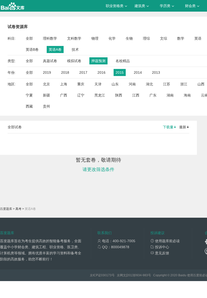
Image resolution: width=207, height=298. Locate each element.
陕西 (118, 95)
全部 (29, 38)
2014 (138, 72)
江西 (135, 95)
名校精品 (123, 61)
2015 (120, 72)
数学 (180, 38)
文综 (163, 38)
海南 (187, 95)
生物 (129, 38)
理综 (146, 38)
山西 (200, 84)
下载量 (168, 127)
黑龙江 (99, 95)
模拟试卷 (74, 61)
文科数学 (74, 38)
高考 (18, 209)
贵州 (46, 106)
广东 (153, 95)
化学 (112, 38)
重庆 (80, 84)
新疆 (46, 95)
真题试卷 (50, 61)
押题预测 (98, 61)
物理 (94, 38)
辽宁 (80, 95)
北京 (46, 84)
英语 (197, 38)
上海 (63, 84)
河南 (132, 84)
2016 (101, 72)
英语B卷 (32, 49)
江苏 (166, 84)
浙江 (183, 84)
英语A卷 (55, 49)
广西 (63, 95)
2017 (83, 72)
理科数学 (50, 38)
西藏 (29, 106)
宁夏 (29, 95)
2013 (156, 72)
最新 (182, 127)
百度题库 (6, 209)
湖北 (149, 84)
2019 (47, 72)
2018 (65, 72)
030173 (106, 275)
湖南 (170, 95)
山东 (115, 84)
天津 (97, 84)
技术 (75, 49)
